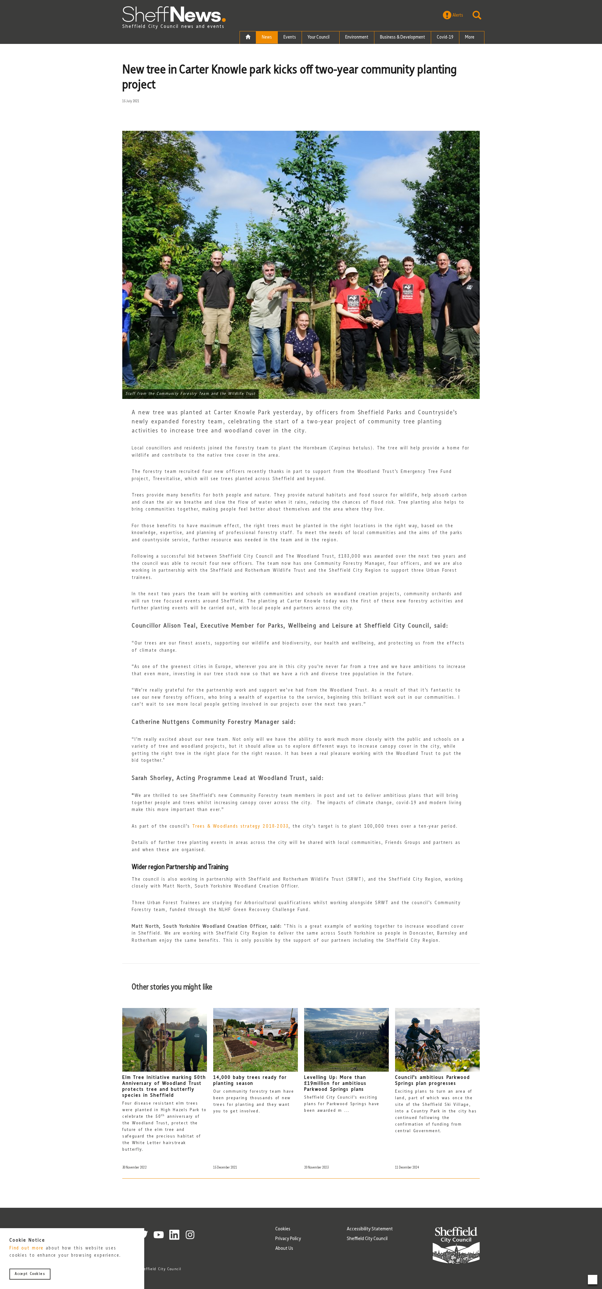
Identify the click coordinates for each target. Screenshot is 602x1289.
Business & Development (402, 37)
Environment (356, 37)
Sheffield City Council (367, 1238)
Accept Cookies (30, 1274)
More (470, 37)
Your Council (319, 37)
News (267, 37)
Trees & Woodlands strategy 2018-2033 (240, 826)
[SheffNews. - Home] (174, 14)
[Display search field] (477, 15)
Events (289, 37)
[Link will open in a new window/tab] (159, 1235)
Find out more (26, 1248)
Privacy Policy (288, 1238)
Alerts (457, 15)
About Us (284, 1248)
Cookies (282, 1229)
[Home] (248, 37)
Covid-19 (445, 37)
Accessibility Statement (370, 1229)
